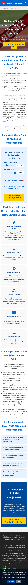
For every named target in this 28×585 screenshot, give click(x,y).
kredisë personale (15, 75)
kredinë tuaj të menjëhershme (17, 256)
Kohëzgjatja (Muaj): (9, 169)
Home (4, 8)
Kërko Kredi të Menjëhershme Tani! (15, 45)
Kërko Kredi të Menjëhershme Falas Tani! (14, 521)
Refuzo (18, 581)
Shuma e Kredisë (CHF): (10, 162)
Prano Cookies (11, 581)
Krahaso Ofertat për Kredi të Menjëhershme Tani (14, 197)
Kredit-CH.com (7, 126)
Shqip (8, 8)
